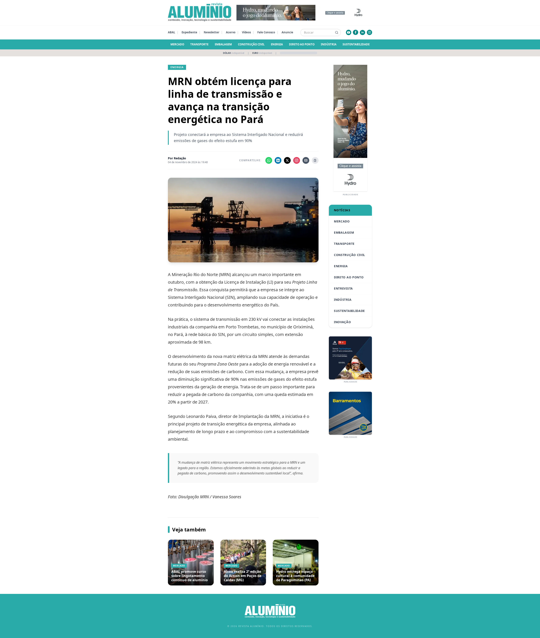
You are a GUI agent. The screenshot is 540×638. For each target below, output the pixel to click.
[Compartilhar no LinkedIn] (278, 160)
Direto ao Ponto (302, 44)
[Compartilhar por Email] (305, 160)
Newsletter (211, 32)
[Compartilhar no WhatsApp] (268, 160)
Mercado (177, 44)
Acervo (230, 32)
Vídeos (246, 32)
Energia (277, 44)
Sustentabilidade (356, 44)
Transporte (199, 44)
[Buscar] (336, 32)
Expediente (189, 32)
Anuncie (287, 32)
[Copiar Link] (315, 160)
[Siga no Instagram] (296, 160)
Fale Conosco (266, 32)
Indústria (328, 44)
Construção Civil (251, 44)
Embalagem (223, 44)
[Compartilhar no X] (287, 160)
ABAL (171, 32)
